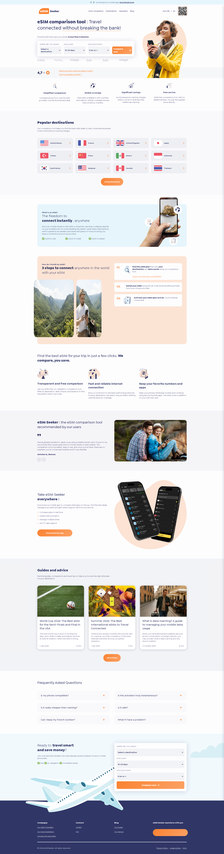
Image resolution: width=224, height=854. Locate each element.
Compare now (118, 50)
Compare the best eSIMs (46, 836)
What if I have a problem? (132, 719)
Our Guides (118, 827)
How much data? (95, 44)
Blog (132, 11)
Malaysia (91, 168)
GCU (185, 848)
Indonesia (168, 156)
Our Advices (119, 832)
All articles (112, 658)
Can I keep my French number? (58, 719)
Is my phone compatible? (54, 695)
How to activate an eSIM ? (70, 74)
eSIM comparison (95, 11)
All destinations (112, 182)
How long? (68, 44)
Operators (123, 11)
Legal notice (175, 848)
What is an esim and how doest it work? (76, 71)
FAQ (77, 832)
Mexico (129, 156)
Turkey (53, 156)
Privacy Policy (162, 848)
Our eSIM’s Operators (45, 827)
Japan (166, 143)
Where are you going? (49, 44)
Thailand (167, 168)
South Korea (55, 168)
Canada (129, 168)
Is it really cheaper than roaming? (59, 707)
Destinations (111, 11)
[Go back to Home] (49, 11)
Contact (79, 827)
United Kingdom (133, 143)
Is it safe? (123, 707)
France (91, 143)
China (90, 156)
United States (56, 143)
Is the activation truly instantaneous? (138, 695)
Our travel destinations (45, 832)
